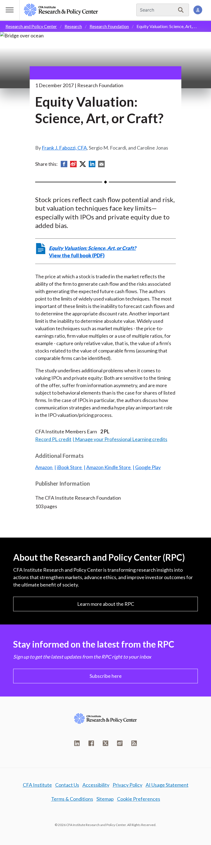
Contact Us (67, 785)
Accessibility (95, 785)
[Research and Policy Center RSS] (134, 743)
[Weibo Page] (120, 743)
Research (73, 26)
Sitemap (105, 799)
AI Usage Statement (167, 785)
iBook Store (70, 467)
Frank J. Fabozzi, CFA (64, 148)
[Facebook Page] (91, 743)
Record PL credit (53, 439)
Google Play (148, 467)
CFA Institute (37, 785)
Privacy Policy (127, 785)
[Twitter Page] (105, 743)
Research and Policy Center (31, 26)
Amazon (44, 467)
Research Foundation (109, 26)
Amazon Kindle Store (109, 467)
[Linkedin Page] (77, 743)
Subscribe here (106, 676)
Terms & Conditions (72, 799)
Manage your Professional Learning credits (121, 439)
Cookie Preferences (138, 799)
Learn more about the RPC (105, 604)
